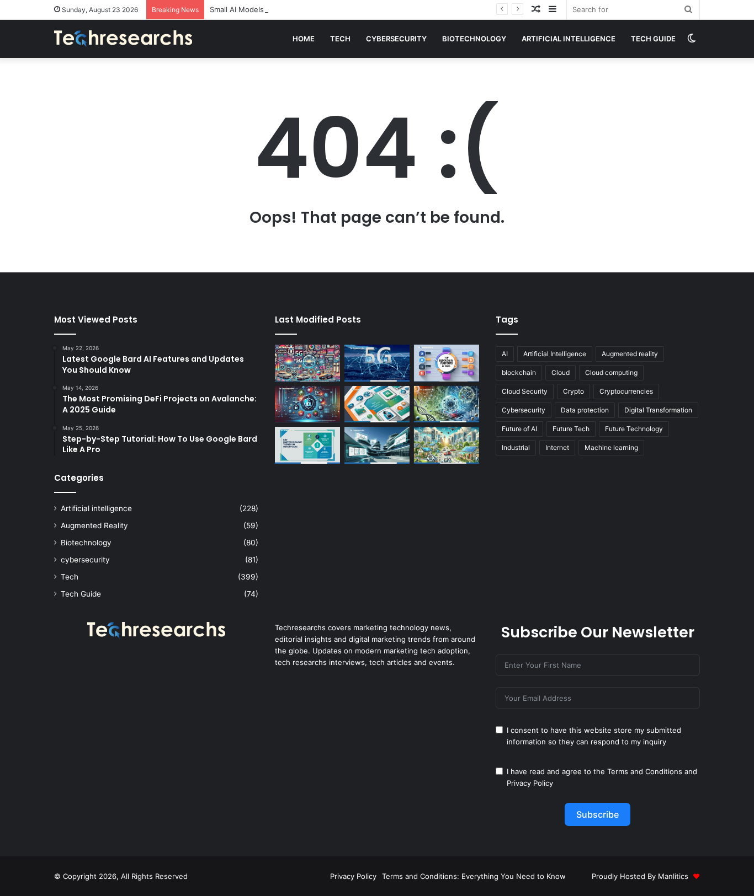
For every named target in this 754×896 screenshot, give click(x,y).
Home (304, 38)
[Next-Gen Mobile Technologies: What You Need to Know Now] (377, 404)
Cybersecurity (523, 410)
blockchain (519, 372)
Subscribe (597, 814)
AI (505, 354)
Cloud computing (611, 372)
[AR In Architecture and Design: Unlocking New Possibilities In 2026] (377, 445)
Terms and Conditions (644, 771)
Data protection (585, 410)
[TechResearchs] (123, 38)
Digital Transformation (658, 410)
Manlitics (673, 876)
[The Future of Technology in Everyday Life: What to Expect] (446, 445)
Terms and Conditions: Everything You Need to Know (474, 876)
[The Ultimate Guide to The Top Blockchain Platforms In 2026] (446, 363)
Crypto (573, 391)
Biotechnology (474, 38)
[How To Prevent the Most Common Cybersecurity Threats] (307, 404)
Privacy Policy (530, 783)
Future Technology (634, 429)
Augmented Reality (94, 525)
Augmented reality (630, 354)
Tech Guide (653, 38)
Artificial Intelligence (554, 354)
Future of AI (519, 429)
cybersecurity (396, 38)
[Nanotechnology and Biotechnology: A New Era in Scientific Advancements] (446, 404)
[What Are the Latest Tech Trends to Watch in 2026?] (307, 363)
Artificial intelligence (568, 38)
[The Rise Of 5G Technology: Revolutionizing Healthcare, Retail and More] (377, 363)
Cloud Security (525, 391)
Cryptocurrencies (626, 391)
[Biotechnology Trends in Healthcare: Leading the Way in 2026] (307, 445)
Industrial (516, 447)
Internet (557, 447)
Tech (340, 38)
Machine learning (611, 447)
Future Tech (571, 429)
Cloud (560, 372)
